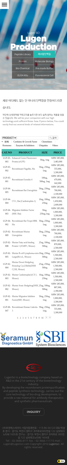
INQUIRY (33, 411)
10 (42, 318)
